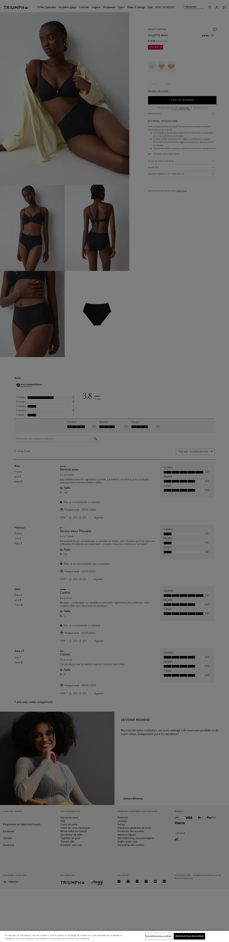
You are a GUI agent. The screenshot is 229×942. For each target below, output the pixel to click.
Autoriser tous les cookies (189, 936)
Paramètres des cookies (158, 936)
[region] (114, 936)
